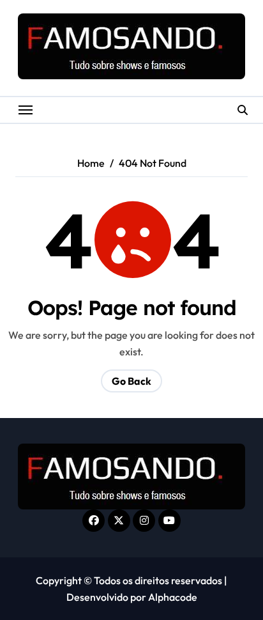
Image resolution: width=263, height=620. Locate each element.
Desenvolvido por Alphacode (131, 597)
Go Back (131, 381)
